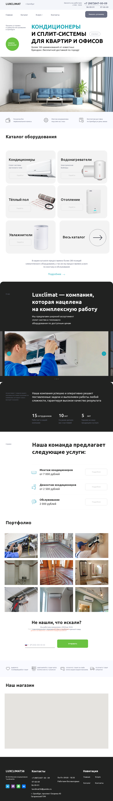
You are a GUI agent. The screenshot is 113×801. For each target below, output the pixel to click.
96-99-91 (90, 7)
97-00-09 (104, 7)
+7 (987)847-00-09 (95, 3)
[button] (96, 14)
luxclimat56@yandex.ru (42, 789)
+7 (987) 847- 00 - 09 (41, 778)
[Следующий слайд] (104, 353)
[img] (56, 274)
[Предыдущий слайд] (9, 353)
